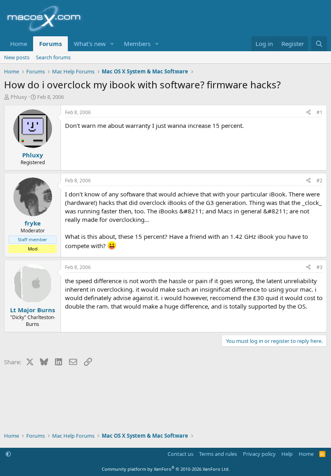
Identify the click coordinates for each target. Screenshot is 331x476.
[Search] (319, 43)
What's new (90, 44)
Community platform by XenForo (166, 469)
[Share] (308, 112)
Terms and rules (218, 453)
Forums (50, 44)
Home (18, 44)
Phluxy (18, 96)
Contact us (180, 453)
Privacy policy (259, 453)
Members (137, 44)
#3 (319, 267)
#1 (319, 112)
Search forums (53, 57)
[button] (112, 43)
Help (287, 453)
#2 (319, 180)
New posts (16, 57)
